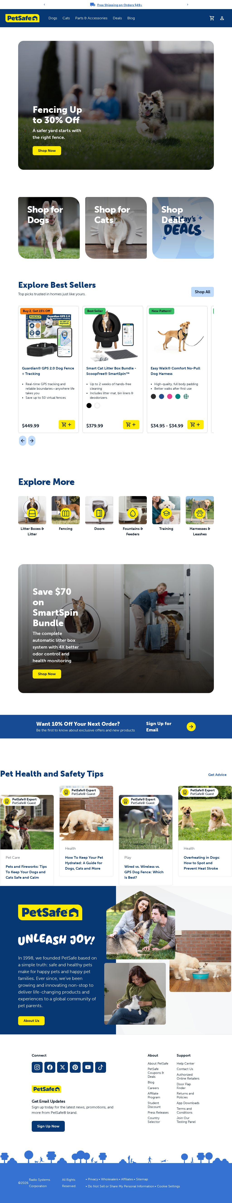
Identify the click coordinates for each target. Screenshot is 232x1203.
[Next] (187, 4)
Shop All (202, 291)
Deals (117, 18)
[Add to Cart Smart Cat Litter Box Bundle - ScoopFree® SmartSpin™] (131, 424)
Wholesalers (109, 1179)
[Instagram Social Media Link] (37, 1067)
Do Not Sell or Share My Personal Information (121, 1186)
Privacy (93, 1179)
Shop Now (47, 150)
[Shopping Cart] (212, 18)
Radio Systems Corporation (39, 1183)
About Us (31, 1020)
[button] (53, 18)
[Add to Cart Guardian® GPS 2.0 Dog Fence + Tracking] (67, 424)
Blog (131, 18)
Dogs (52, 18)
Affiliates (127, 1179)
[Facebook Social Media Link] (49, 1067)
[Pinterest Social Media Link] (75, 1067)
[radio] (89, 405)
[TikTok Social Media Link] (100, 1067)
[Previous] (44, 4)
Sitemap (142, 1179)
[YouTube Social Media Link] (87, 1067)
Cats (66, 18)
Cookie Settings (168, 1186)
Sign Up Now (48, 1126)
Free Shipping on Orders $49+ (119, 5)
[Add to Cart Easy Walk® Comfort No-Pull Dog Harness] (195, 424)
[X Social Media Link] (62, 1067)
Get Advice (217, 774)
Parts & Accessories (91, 18)
